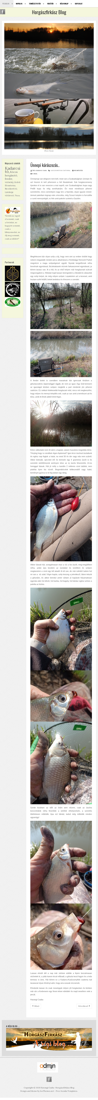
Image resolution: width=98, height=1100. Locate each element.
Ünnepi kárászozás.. (45, 165)
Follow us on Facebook (49, 1079)
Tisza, (17, 195)
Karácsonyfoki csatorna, (61, 170)
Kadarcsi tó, (12, 170)
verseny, (9, 182)
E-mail (34, 174)
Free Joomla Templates (66, 1091)
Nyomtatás (78, 170)
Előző (36, 1006)
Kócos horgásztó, (11, 173)
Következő (83, 1006)
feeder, (9, 178)
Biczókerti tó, (11, 188)
